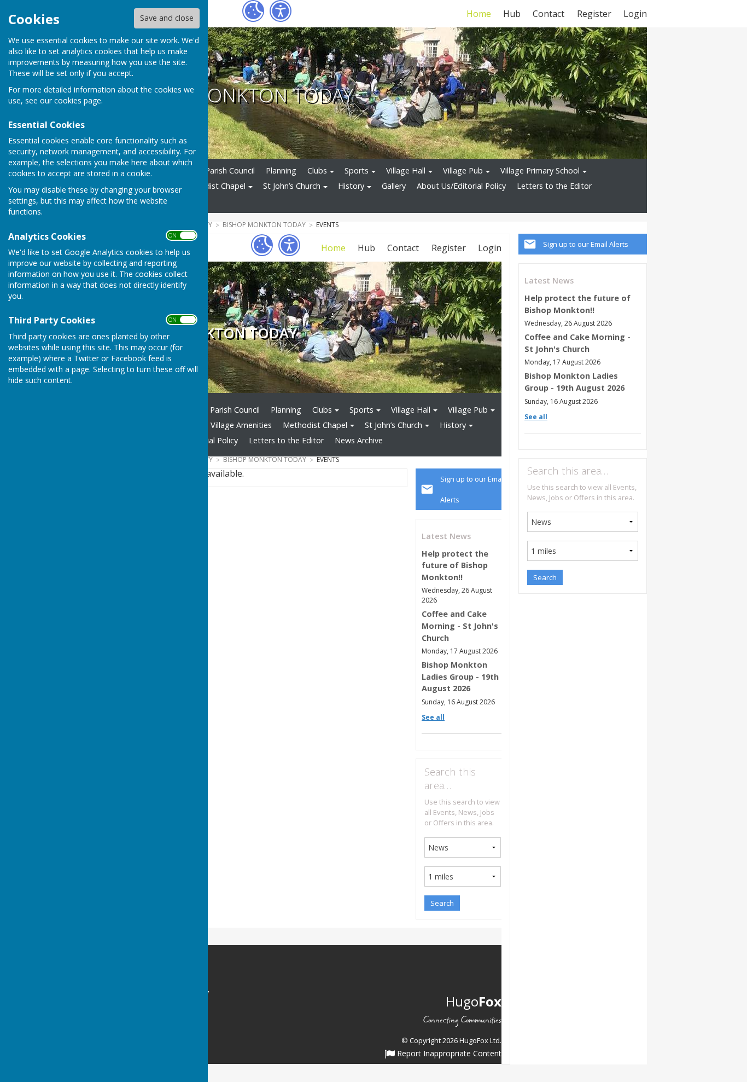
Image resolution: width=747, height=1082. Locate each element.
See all (535, 416)
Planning (281, 170)
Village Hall (405, 170)
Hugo (473, 1001)
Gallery (394, 186)
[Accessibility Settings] (280, 11)
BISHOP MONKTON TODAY (235, 95)
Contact (548, 14)
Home (478, 14)
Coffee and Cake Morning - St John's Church (460, 626)
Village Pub (463, 170)
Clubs (317, 170)
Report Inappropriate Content (448, 1054)
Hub (512, 14)
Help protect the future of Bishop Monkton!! (455, 565)
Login (635, 14)
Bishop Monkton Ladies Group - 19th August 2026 (460, 676)
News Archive (359, 440)
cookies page (77, 100)
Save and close (167, 18)
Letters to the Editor (554, 186)
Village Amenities (241, 425)
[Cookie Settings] (253, 11)
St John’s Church (291, 186)
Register (594, 14)
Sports (357, 170)
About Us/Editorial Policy (461, 186)
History (351, 186)
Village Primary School (540, 170)
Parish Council (230, 170)
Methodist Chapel (213, 186)
